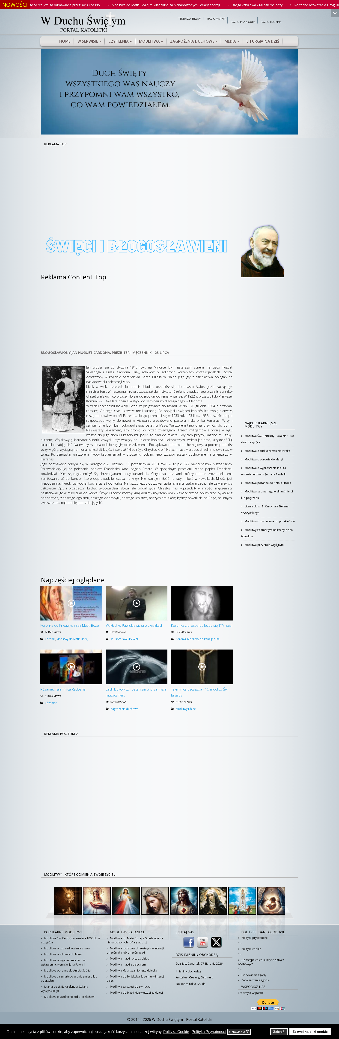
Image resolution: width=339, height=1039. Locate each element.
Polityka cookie (251, 949)
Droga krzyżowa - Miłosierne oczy (224, 5)
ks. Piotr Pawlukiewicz (124, 639)
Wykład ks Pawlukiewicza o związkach (134, 625)
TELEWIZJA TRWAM (189, 18)
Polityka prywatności (254, 938)
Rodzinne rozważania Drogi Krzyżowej (289, 5)
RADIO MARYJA (216, 18)
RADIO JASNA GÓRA (243, 21)
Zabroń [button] (279, 1031)
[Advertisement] (169, 182)
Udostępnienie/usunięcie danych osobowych (261, 962)
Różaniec (51, 703)
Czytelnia (118, 41)
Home (65, 41)
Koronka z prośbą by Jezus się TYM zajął (201, 625)
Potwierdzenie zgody (255, 980)
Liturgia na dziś (263, 41)
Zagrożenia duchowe (192, 41)
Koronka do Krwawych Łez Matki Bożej (70, 625)
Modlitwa (149, 41)
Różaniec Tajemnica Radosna (63, 689)
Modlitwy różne (186, 709)
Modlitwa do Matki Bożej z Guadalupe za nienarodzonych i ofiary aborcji (132, 5)
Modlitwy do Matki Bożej (72, 639)
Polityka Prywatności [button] (209, 1032)
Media (230, 41)
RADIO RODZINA (271, 21)
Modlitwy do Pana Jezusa (203, 639)
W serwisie (87, 41)
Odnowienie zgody (253, 975)
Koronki (50, 639)
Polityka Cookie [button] (176, 1032)
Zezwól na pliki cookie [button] (310, 1031)
